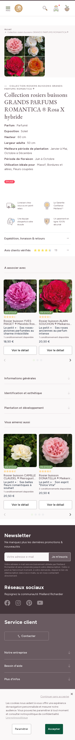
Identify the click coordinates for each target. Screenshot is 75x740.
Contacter (28, 636)
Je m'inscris (60, 556)
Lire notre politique (17, 717)
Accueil (7, 29)
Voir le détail (20, 350)
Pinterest (29, 603)
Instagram (18, 603)
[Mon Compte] (56, 8)
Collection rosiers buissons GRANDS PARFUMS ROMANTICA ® (37, 32)
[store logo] (19, 9)
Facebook (7, 603)
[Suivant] (70, 360)
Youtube (40, 603)
